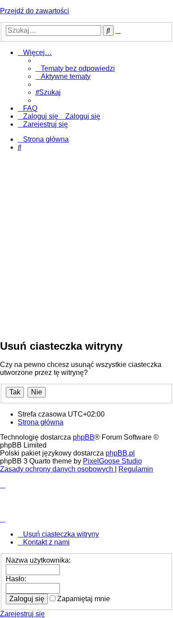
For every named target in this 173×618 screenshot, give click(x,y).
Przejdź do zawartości (34, 11)
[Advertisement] (86, 244)
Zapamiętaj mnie (82, 599)
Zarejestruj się (22, 614)
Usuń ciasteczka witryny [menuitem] (61, 534)
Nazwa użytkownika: (38, 560)
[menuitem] (75, 68)
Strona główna (40, 422)
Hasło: (16, 579)
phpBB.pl (120, 453)
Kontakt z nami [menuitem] (46, 542)
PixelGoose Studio (112, 461)
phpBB (83, 437)
